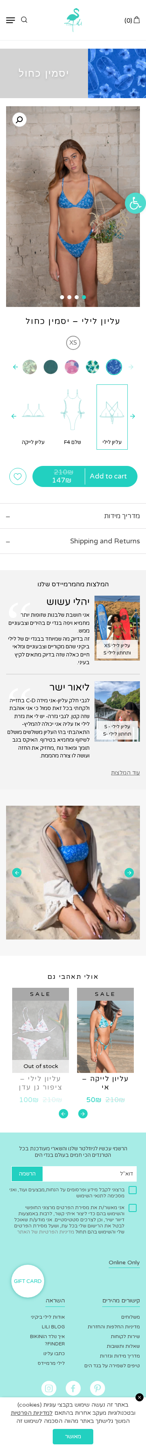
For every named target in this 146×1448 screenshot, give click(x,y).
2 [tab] (77, 297)
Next (16, 872)
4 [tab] (62, 297)
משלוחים (130, 1317)
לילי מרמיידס (51, 1363)
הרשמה (27, 1174)
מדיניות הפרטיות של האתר (45, 1232)
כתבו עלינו (54, 1353)
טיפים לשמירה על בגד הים (112, 1366)
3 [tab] (69, 297)
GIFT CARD (28, 1281)
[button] (135, 203)
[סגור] (139, 1397)
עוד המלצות (125, 772)
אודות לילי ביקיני (48, 1317)
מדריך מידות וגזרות (120, 1356)
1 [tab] (84, 297)
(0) (129, 20)
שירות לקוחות (125, 1336)
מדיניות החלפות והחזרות (114, 1327)
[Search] (24, 20)
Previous (129, 872)
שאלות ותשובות (123, 1346)
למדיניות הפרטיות (32, 1412)
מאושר (73, 1436)
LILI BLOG (53, 1327)
